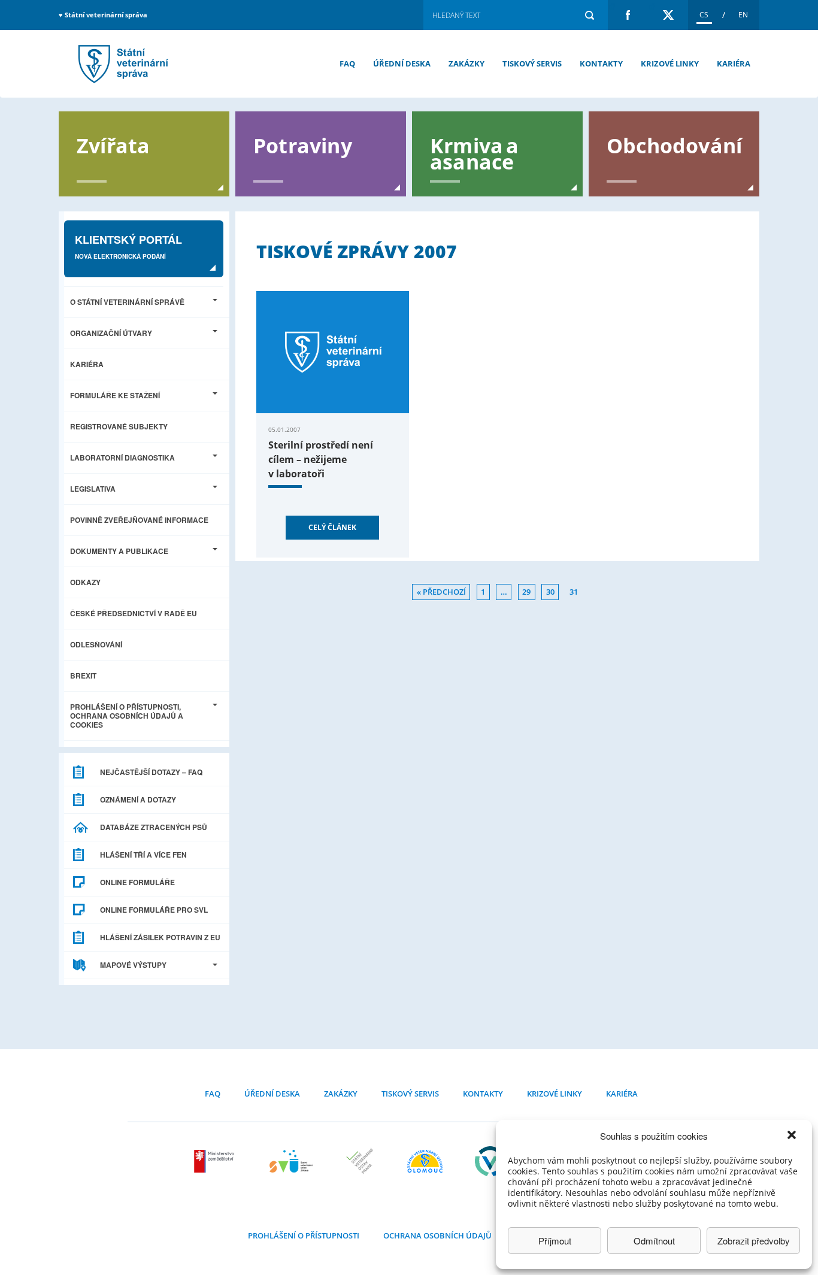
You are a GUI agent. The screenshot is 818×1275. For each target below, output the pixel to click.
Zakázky (466, 63)
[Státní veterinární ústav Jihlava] (291, 1161)
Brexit (83, 675)
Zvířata (113, 144)
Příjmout (554, 1240)
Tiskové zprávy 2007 (121, 64)
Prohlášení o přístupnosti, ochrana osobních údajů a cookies (126, 715)
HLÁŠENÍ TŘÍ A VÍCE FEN (143, 854)
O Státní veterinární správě (127, 301)
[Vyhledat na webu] (589, 15)
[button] (793, 1136)
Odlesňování (96, 644)
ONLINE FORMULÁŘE (137, 882)
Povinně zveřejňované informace (139, 519)
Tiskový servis (532, 63)
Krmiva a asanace (474, 152)
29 (526, 591)
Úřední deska (402, 63)
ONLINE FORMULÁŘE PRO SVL (154, 909)
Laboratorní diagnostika (122, 457)
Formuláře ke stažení (115, 395)
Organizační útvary (111, 333)
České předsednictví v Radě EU (133, 613)
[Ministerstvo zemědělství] (215, 1161)
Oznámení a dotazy (138, 799)
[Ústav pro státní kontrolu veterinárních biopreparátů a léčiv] (490, 1161)
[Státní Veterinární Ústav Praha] (360, 1161)
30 (550, 591)
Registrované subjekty (119, 426)
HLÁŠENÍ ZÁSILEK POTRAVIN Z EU (160, 937)
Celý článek (332, 527)
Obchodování (674, 144)
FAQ (347, 63)
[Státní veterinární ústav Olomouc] (425, 1161)
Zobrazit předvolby (753, 1240)
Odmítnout (654, 1240)
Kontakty (601, 63)
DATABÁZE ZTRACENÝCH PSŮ (153, 827)
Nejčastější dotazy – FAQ (151, 772)
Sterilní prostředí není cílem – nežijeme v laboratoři (320, 459)
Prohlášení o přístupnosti (303, 1235)
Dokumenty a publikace (119, 551)
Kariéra (733, 63)
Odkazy (85, 582)
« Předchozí (441, 591)
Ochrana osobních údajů (437, 1235)
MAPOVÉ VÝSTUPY (133, 964)
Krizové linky (670, 63)
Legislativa (93, 488)
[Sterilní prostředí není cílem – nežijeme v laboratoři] (332, 352)
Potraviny (302, 144)
